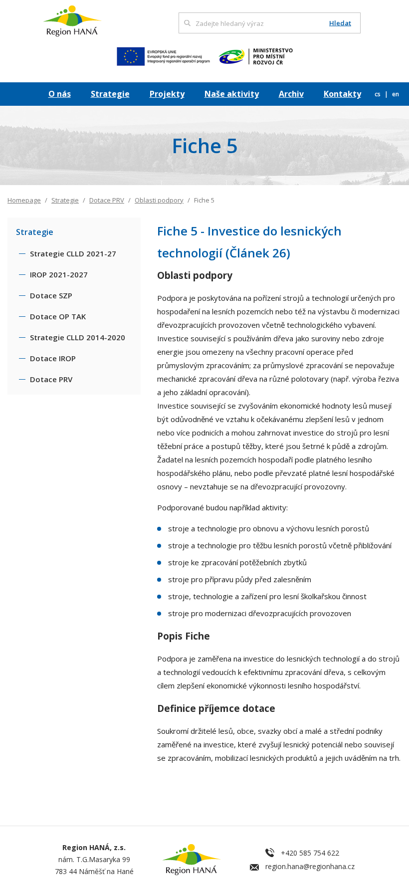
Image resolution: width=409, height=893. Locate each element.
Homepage (24, 200)
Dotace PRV (106, 200)
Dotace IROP (53, 358)
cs (378, 94)
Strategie (110, 93)
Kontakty (342, 93)
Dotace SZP (51, 295)
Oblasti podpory (159, 200)
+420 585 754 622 (310, 853)
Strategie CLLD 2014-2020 (77, 337)
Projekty (167, 93)
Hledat (340, 23)
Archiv (291, 93)
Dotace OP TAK (58, 316)
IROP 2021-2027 (59, 274)
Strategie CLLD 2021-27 (73, 253)
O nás (59, 93)
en (395, 94)
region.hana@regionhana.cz (310, 866)
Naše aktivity (231, 93)
